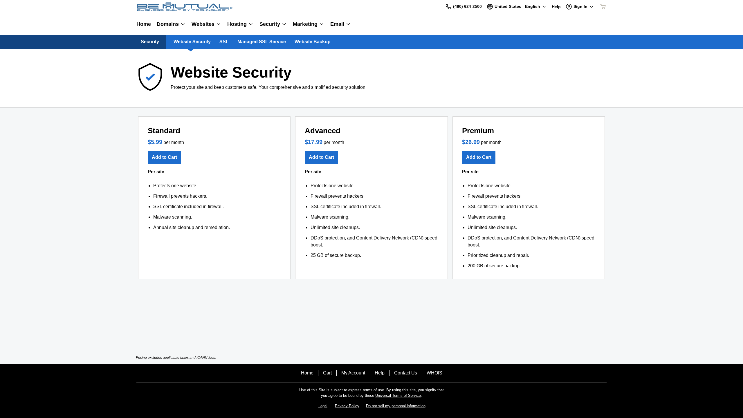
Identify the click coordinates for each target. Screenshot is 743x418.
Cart (327, 372)
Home (307, 372)
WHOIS (434, 372)
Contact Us (405, 372)
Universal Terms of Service (398, 395)
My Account (353, 372)
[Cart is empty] (603, 6)
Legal (322, 406)
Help (380, 372)
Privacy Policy (347, 406)
